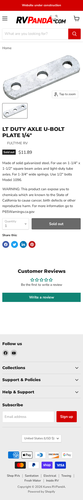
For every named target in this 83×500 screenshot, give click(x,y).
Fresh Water (32, 481)
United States (39, 438)
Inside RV (52, 481)
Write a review (41, 297)
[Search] (74, 34)
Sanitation (32, 476)
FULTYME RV (17, 143)
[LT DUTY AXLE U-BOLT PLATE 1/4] (15, 110)
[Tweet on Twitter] (14, 244)
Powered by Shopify (41, 492)
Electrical (50, 476)
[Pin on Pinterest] (32, 244)
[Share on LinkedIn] (23, 244)
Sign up (66, 416)
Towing (66, 476)
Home (7, 48)
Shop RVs (13, 476)
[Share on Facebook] (5, 244)
